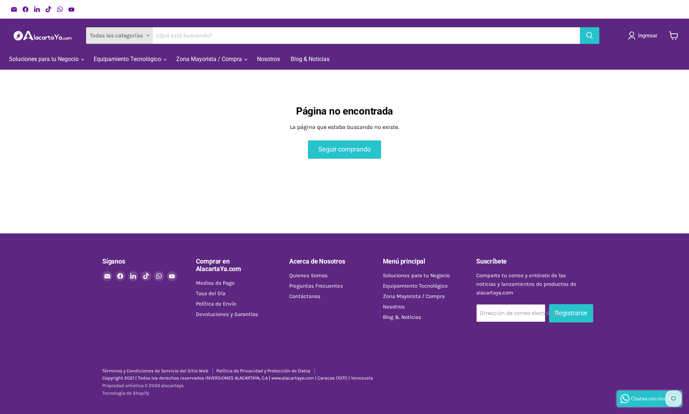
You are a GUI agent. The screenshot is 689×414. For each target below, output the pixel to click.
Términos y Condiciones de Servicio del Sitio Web (155, 370)
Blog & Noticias (310, 59)
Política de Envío (216, 304)
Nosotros (268, 59)
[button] (644, 35)
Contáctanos (304, 296)
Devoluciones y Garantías (227, 314)
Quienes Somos (308, 275)
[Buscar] (589, 35)
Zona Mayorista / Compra (209, 59)
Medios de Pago (215, 283)
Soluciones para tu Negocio (44, 59)
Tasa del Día (210, 293)
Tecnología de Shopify (125, 393)
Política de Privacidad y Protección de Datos (263, 370)
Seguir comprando (344, 149)
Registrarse (571, 313)
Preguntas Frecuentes (316, 286)
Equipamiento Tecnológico (128, 59)
